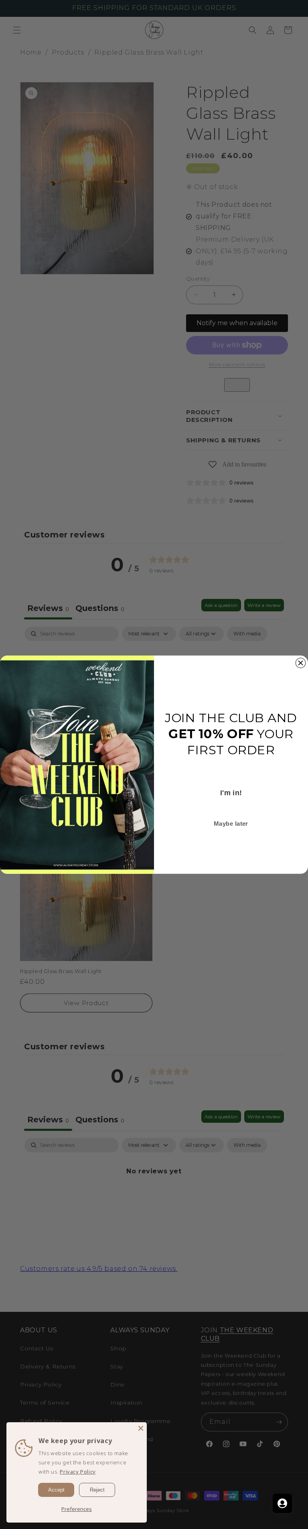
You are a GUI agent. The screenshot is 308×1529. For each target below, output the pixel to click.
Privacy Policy (77, 1471)
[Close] (141, 1428)
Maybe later (231, 823)
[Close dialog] (301, 663)
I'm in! (231, 792)
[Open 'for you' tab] (282, 1503)
